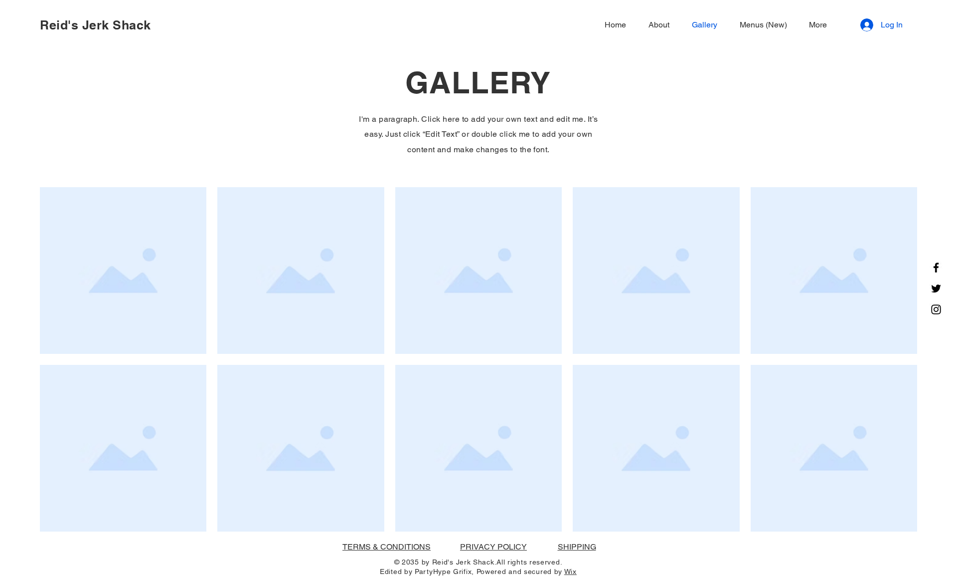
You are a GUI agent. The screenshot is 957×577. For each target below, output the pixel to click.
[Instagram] (936, 309)
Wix (570, 572)
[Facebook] (936, 267)
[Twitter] (936, 288)
